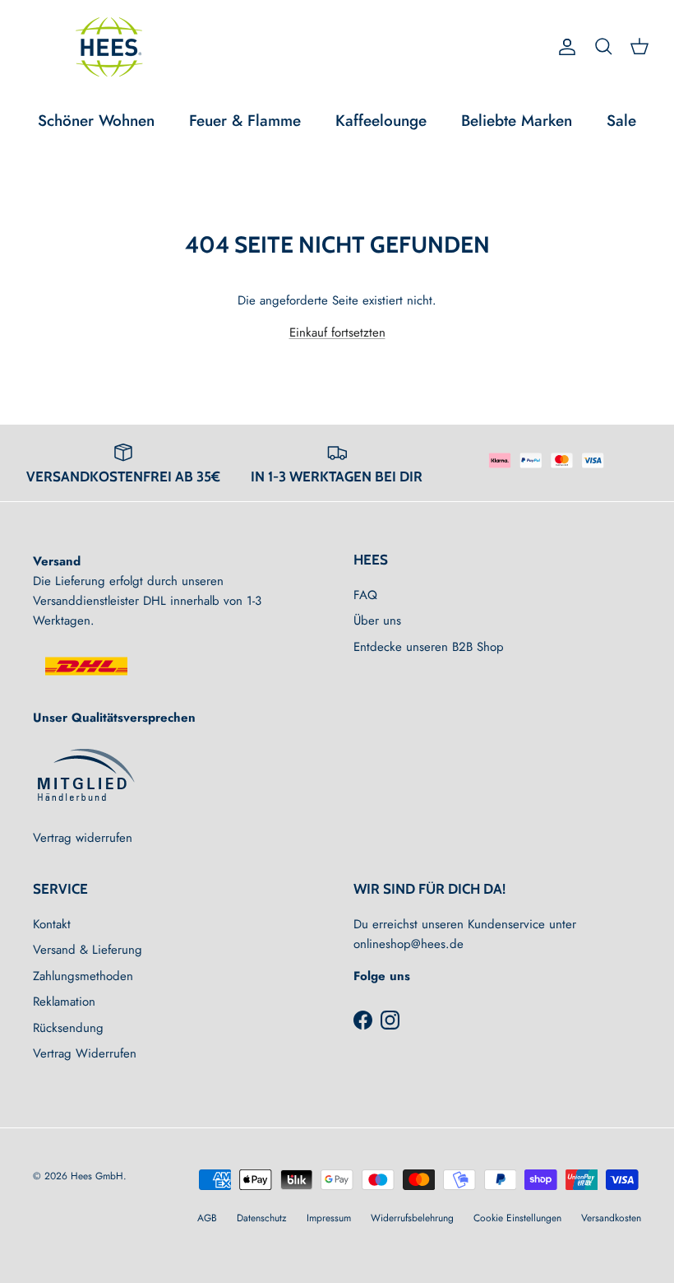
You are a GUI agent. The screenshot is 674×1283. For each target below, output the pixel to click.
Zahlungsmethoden (83, 976)
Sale (621, 120)
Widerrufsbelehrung (412, 1218)
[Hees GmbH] (113, 46)
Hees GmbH (97, 1176)
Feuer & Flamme (245, 120)
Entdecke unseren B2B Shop (428, 647)
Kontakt (52, 924)
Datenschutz (262, 1218)
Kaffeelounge (381, 120)
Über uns (377, 620)
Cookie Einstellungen (517, 1218)
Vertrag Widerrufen (84, 1053)
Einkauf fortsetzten (337, 332)
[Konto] (564, 47)
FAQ (365, 595)
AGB (207, 1218)
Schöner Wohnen (96, 120)
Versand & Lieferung (87, 950)
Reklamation (64, 1001)
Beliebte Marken (516, 120)
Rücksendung (68, 1028)
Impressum (329, 1218)
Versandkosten (611, 1218)
